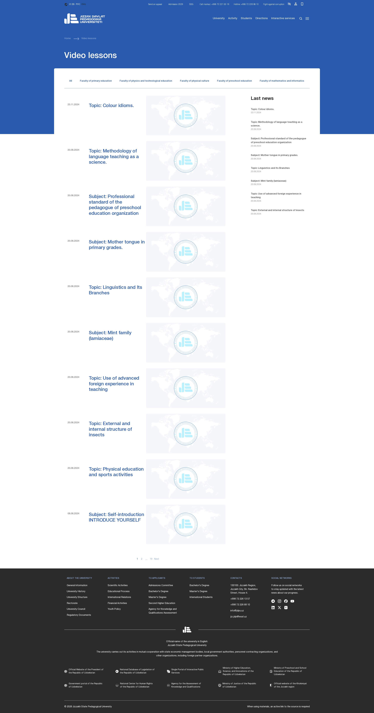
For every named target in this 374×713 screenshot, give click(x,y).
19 (151, 559)
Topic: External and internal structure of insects (110, 429)
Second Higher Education (162, 603)
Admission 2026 (175, 4)
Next (155, 559)
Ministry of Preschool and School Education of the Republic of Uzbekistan (290, 671)
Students (246, 18)
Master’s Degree (157, 597)
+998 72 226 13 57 (240, 599)
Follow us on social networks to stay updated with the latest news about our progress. (287, 589)
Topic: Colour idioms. (111, 106)
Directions (262, 18)
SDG (191, 4)
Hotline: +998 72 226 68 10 (246, 4)
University (219, 18)
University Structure (77, 597)
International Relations (119, 597)
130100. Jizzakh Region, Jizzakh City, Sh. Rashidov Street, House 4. (244, 589)
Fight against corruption (273, 4)
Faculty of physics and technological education (146, 81)
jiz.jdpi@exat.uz (238, 617)
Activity (232, 18)
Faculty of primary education (96, 81)
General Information (77, 586)
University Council (76, 609)
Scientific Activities (118, 586)
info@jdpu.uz (237, 611)
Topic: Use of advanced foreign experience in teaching (114, 384)
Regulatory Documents (79, 615)
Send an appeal (155, 4)
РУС (78, 4)
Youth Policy (114, 609)
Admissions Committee (161, 586)
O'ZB (72, 4)
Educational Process (119, 591)
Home (67, 39)
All (70, 81)
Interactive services (283, 18)
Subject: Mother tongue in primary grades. (274, 155)
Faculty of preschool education (234, 81)
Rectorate (72, 603)
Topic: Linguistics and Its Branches (270, 168)
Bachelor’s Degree (158, 591)
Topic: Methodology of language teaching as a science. (114, 157)
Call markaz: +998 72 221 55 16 (214, 4)
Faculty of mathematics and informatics (282, 81)
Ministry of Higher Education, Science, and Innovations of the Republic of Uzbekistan (238, 671)
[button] (289, 5)
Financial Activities (117, 603)
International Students (201, 597)
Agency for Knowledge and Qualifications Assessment (163, 611)
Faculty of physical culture (194, 81)
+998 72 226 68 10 (240, 605)
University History (76, 591)
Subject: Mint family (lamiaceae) (268, 181)
